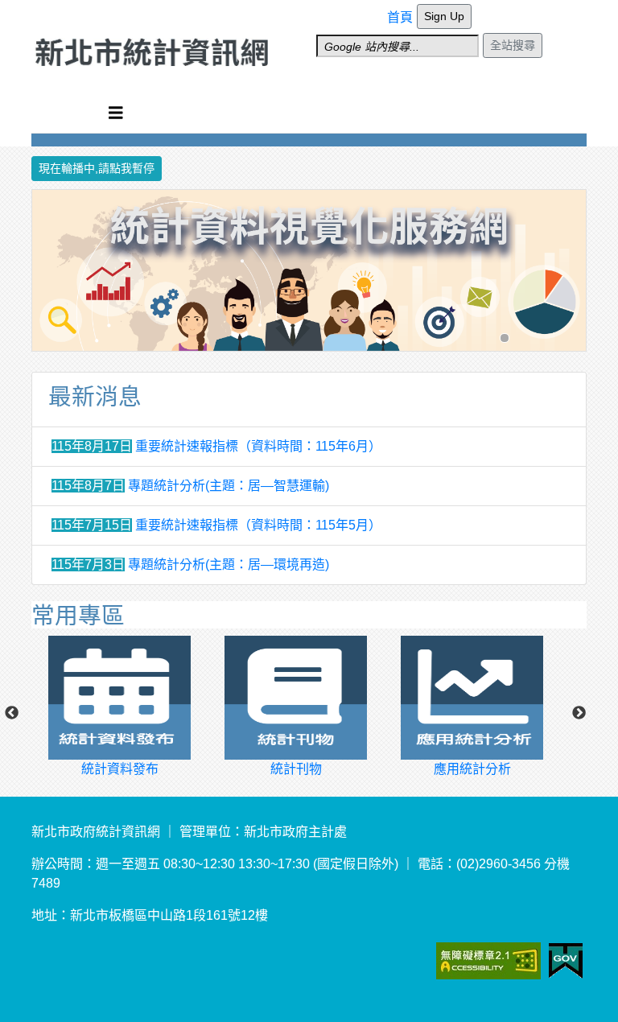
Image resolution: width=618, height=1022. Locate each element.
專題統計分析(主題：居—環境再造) (228, 564)
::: (392, 10)
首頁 (400, 17)
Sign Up (444, 16)
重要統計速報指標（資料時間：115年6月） (258, 446)
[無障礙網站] (509, 959)
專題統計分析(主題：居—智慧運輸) (228, 485)
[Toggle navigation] (116, 113)
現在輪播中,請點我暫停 (96, 168)
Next (579, 714)
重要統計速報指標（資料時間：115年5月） (258, 525)
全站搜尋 (512, 45)
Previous (11, 714)
